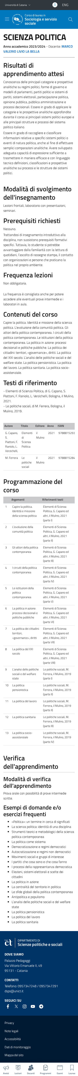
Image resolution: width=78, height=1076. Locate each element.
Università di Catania (16, 5)
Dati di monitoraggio (18, 1047)
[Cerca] (70, 19)
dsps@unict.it (14, 991)
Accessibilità (13, 1039)
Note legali (11, 1031)
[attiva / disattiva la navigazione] (7, 19)
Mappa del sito (14, 1055)
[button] (29, 5)
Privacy (9, 1022)
